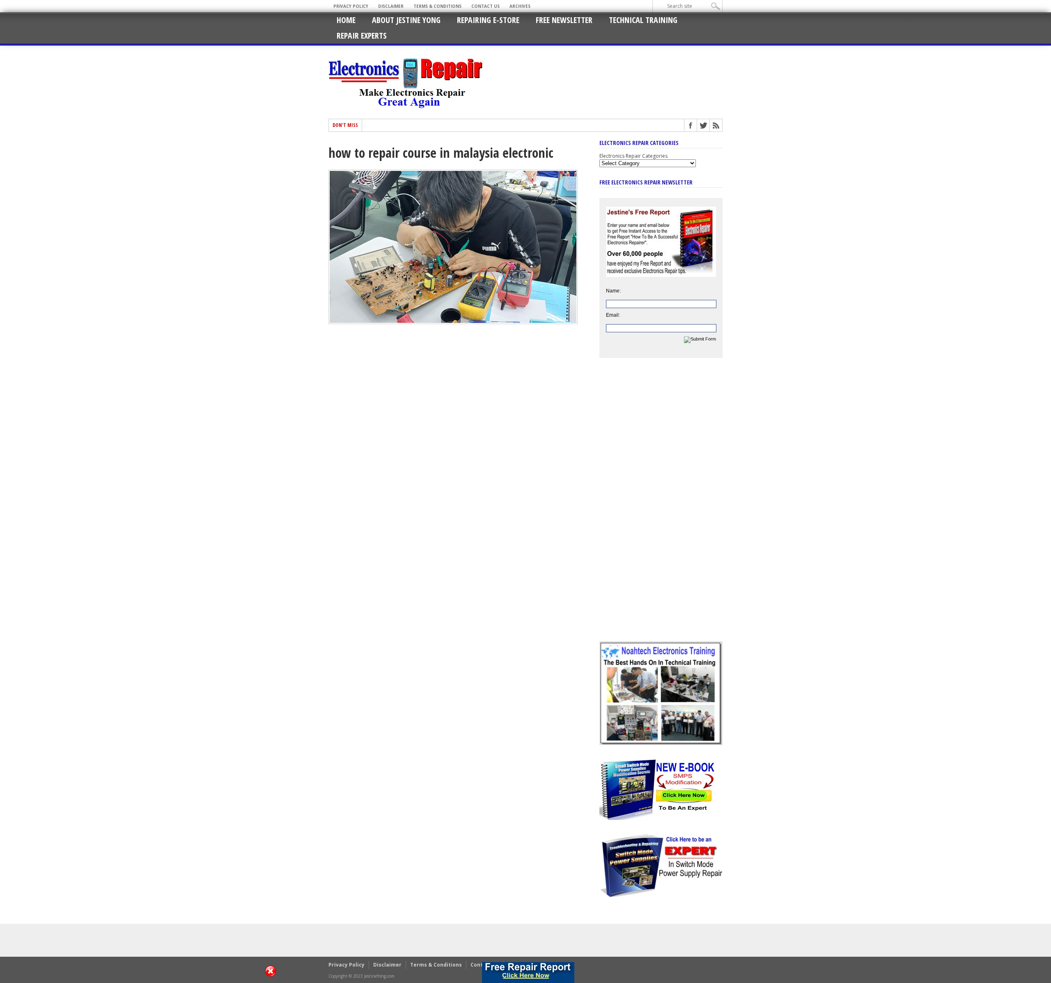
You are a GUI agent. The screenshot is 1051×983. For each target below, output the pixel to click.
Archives (519, 6)
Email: (613, 315)
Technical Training (643, 19)
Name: (613, 291)
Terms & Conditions (437, 6)
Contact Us (485, 6)
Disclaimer (391, 6)
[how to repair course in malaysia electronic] (453, 322)
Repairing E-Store (488, 19)
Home (346, 19)
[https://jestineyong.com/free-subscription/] (528, 972)
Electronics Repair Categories (633, 155)
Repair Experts (362, 35)
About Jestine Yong (406, 19)
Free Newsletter (564, 19)
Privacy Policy (350, 6)
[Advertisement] (661, 505)
